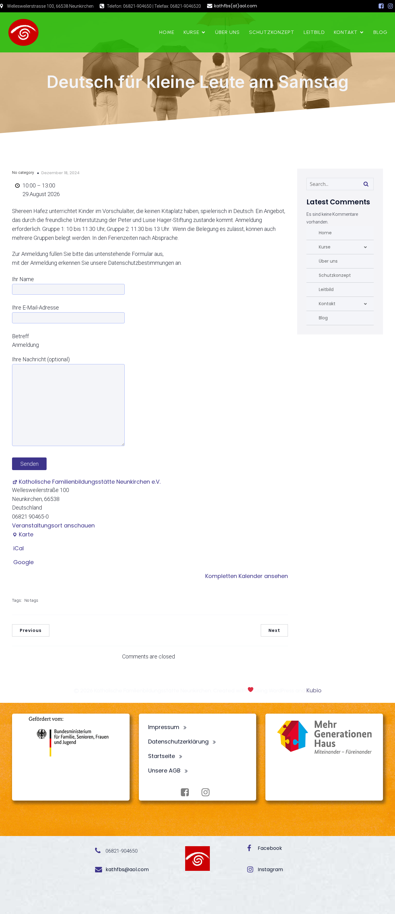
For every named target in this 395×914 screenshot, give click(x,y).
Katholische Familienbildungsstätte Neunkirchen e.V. (89, 482)
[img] (365, 247)
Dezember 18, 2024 (60, 173)
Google (23, 562)
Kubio (314, 690)
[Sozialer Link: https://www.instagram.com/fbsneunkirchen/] (390, 6)
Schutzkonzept (271, 32)
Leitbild (314, 32)
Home (166, 32)
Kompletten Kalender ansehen (246, 576)
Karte (22, 535)
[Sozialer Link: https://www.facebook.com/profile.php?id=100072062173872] (381, 6)
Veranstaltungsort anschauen (53, 525)
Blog (380, 32)
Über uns (227, 32)
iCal (18, 548)
